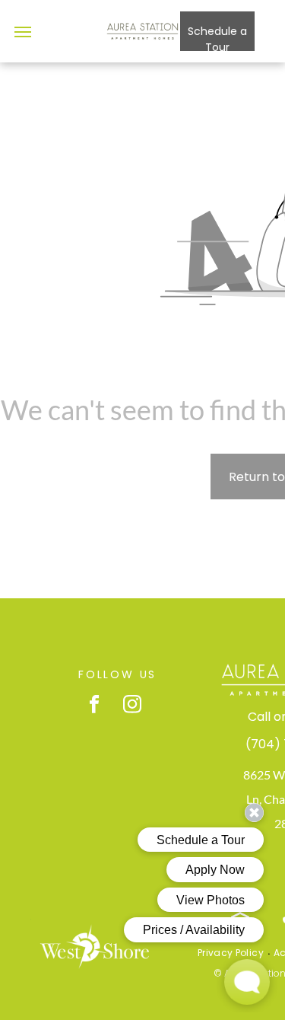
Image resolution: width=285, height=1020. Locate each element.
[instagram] (132, 705)
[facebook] (94, 705)
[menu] (23, 32)
